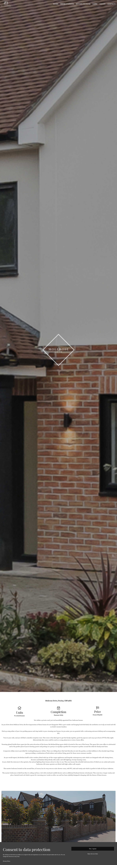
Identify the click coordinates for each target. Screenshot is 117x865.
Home (55, 4)
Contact (112, 4)
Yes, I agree (92, 849)
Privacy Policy (6, 861)
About (102, 4)
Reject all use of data (93, 853)
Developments (67, 4)
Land (95, 4)
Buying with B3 (83, 4)
